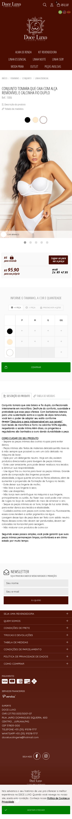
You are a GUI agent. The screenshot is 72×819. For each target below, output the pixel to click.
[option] (36, 184)
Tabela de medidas (46, 396)
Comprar (36, 367)
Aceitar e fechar (36, 810)
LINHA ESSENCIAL (42, 78)
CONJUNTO (27, 78)
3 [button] (36, 242)
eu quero (36, 600)
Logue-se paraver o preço (58, 260)
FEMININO (15, 78)
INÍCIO (4, 78)
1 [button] (25, 242)
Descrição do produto (18, 396)
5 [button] (47, 242)
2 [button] (30, 242)
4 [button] (41, 242)
